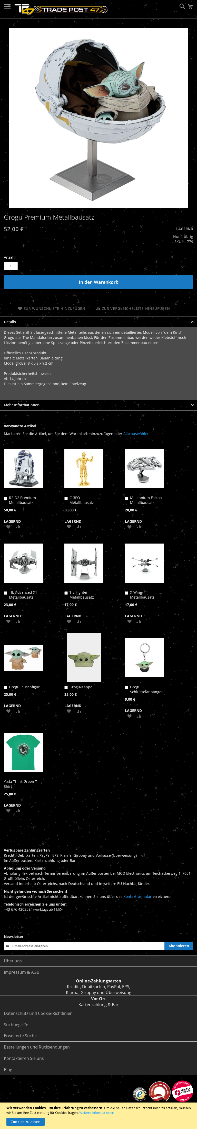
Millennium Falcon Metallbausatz (146, 500)
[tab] (98, 321)
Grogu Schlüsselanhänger (146, 689)
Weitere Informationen (96, 1112)
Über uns (13, 961)
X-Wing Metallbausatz (142, 595)
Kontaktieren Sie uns (24, 1058)
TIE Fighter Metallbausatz (82, 595)
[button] (8, 526)
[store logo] (61, 9)
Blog (8, 1069)
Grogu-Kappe (81, 686)
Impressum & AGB (21, 972)
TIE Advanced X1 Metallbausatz (23, 595)
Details (10, 321)
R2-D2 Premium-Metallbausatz (23, 500)
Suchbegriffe (16, 1024)
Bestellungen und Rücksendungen (37, 1047)
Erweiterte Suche (20, 1035)
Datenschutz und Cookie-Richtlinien (38, 1013)
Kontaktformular (137, 896)
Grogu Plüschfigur (24, 686)
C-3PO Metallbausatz (82, 500)
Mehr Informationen (22, 404)
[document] (99, 1116)
